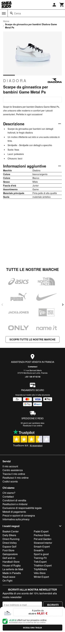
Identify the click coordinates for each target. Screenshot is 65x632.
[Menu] (4, 13)
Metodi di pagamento (14, 511)
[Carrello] (61, 4)
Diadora (15, 80)
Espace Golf (9, 546)
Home (6, 21)
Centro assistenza (13, 470)
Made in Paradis (12, 573)
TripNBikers (40, 569)
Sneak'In (39, 550)
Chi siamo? (9, 493)
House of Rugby (12, 565)
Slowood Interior (43, 543)
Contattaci (32, 366)
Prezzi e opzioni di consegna (19, 515)
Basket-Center (11, 531)
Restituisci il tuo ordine (32, 425)
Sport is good (41, 554)
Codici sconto (10, 481)
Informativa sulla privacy (16, 519)
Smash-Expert (42, 546)
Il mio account (10, 466)
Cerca (17, 13)
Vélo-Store (40, 573)
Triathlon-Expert (43, 565)
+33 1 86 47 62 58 (32, 376)
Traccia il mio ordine (14, 474)
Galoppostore (10, 554)
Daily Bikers (9, 535)
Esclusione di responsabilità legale (22, 508)
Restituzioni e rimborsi (15, 504)
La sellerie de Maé (13, 569)
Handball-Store (11, 561)
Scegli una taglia (32, 627)
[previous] (2, 304)
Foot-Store (8, 550)
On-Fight (7, 580)
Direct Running (11, 539)
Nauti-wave (9, 577)
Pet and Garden (42, 539)
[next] (63, 304)
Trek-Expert (40, 561)
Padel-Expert (41, 531)
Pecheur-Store (42, 535)
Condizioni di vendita (14, 500)
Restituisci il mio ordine (16, 477)
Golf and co (9, 558)
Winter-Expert (41, 577)
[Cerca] (11, 13)
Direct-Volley (10, 543)
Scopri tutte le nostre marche (32, 339)
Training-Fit (40, 558)
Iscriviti (53, 605)
